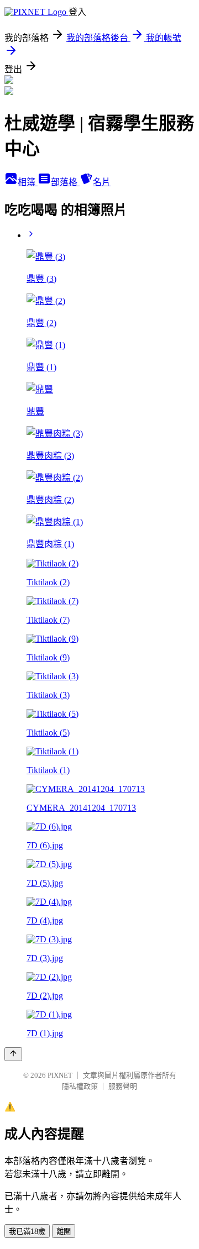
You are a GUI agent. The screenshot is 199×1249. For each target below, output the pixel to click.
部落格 (65, 182)
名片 (102, 182)
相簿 (28, 182)
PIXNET (60, 1075)
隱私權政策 (80, 1086)
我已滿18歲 (27, 1231)
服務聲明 (122, 1086)
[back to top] (13, 1054)
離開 (63, 1231)
